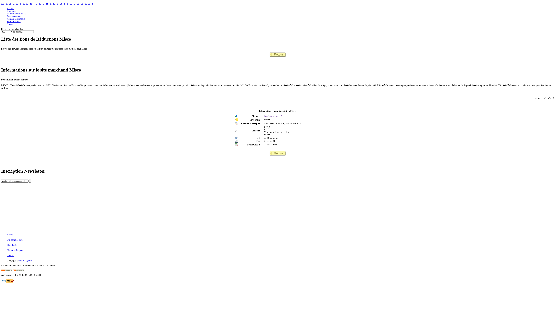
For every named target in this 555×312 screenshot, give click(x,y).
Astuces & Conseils (16, 19)
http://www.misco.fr (273, 116)
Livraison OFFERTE (16, 13)
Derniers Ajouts (14, 16)
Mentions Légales (15, 250)
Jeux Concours (14, 21)
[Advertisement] (23, 210)
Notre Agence (25, 260)
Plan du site (12, 245)
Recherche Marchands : (12, 29)
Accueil (10, 8)
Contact (10, 24)
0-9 (2, 3)
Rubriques (11, 11)
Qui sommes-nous (15, 240)
